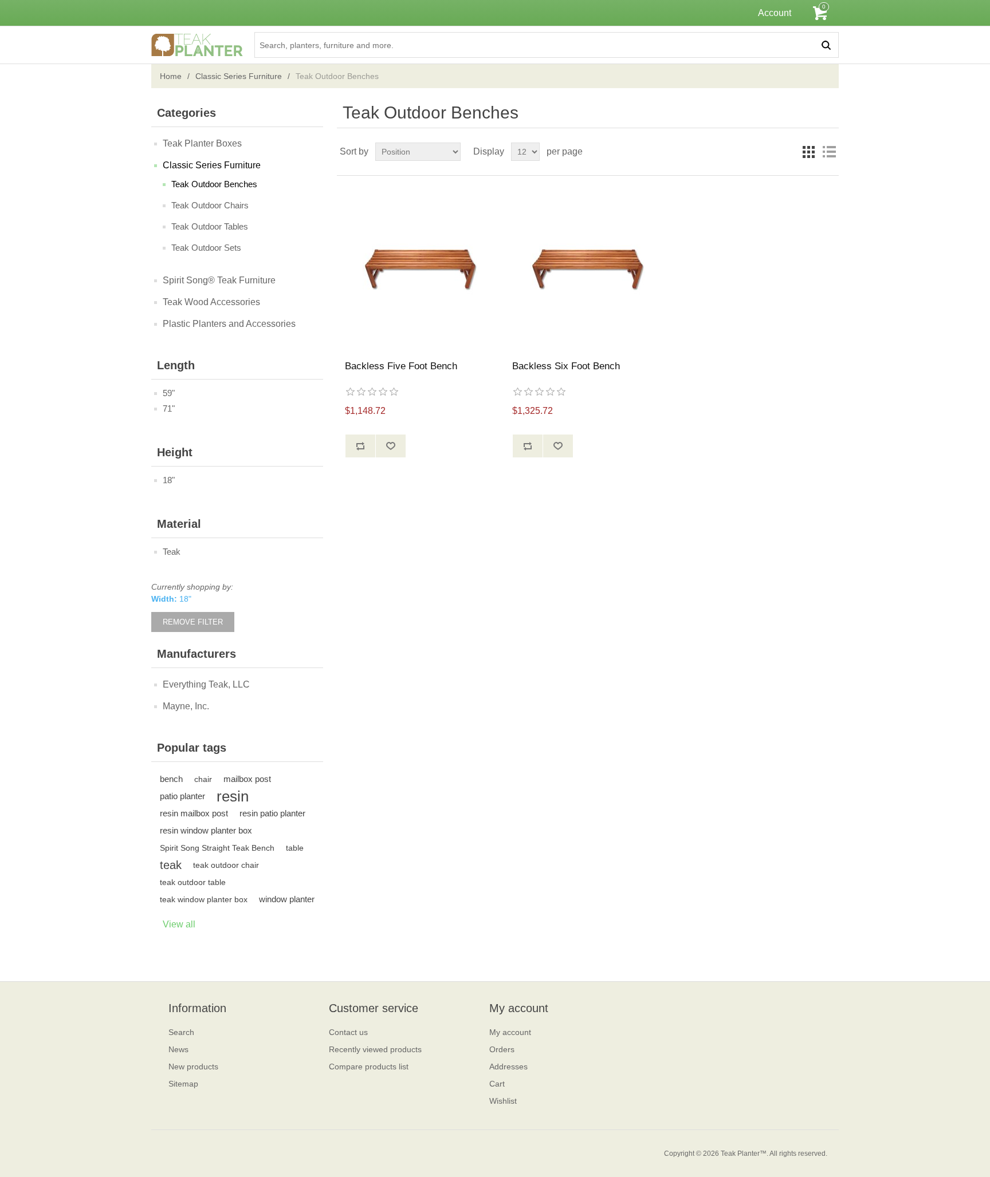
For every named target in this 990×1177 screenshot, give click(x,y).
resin (233, 796)
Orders (501, 1049)
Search (181, 1032)
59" (169, 393)
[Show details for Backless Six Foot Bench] (587, 268)
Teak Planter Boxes (202, 143)
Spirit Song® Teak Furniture (219, 280)
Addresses (508, 1066)
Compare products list (368, 1066)
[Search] (826, 45)
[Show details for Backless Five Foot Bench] (420, 268)
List (829, 152)
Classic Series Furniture (238, 76)
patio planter (182, 796)
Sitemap (183, 1083)
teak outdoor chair (226, 865)
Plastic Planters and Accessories (229, 324)
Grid (808, 152)
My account (510, 1032)
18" (169, 480)
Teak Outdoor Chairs (210, 205)
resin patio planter (272, 813)
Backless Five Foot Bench (401, 366)
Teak (171, 551)
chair (203, 779)
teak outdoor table (193, 882)
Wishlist (503, 1100)
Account (774, 13)
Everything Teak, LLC (206, 684)
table (295, 847)
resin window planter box (206, 830)
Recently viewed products (375, 1049)
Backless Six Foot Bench (566, 366)
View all (179, 924)
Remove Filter (193, 622)
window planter (287, 899)
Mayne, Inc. (186, 706)
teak (171, 865)
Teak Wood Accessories (211, 302)
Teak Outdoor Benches (214, 184)
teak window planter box (203, 899)
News (178, 1049)
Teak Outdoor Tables (209, 226)
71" (169, 408)
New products (193, 1066)
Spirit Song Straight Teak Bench (217, 847)
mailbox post (247, 779)
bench (171, 779)
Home (171, 76)
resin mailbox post (194, 813)
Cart (497, 1083)
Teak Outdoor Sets (206, 247)
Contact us (348, 1032)
